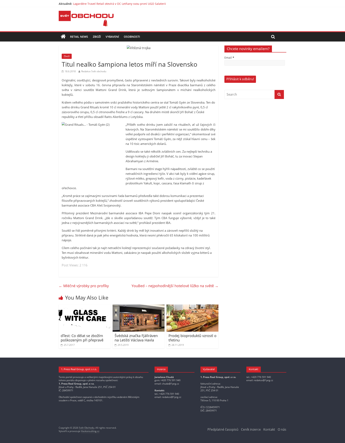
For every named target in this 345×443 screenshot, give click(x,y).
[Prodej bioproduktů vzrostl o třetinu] (192, 307)
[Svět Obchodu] (86, 13)
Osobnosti (132, 37)
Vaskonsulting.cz (90, 431)
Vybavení (112, 37)
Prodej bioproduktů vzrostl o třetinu (192, 337)
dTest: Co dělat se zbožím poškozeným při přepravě (82, 337)
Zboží (97, 37)
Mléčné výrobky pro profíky (84, 285)
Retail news (79, 37)
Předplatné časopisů (222, 429)
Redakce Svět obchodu (93, 71)
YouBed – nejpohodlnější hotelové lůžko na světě (175, 285)
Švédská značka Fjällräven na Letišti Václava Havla (136, 337)
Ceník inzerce (251, 429)
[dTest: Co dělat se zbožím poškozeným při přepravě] (85, 307)
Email (229, 57)
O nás (282, 429)
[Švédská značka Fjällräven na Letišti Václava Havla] (139, 307)
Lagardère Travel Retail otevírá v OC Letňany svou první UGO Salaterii (119, 4)
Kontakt (269, 429)
